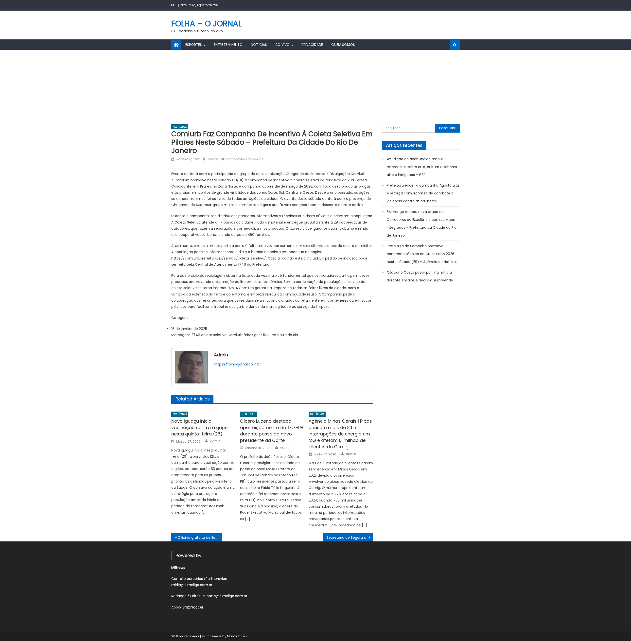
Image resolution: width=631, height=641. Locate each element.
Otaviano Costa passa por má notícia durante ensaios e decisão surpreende (420, 276)
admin (213, 159)
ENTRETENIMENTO (228, 44)
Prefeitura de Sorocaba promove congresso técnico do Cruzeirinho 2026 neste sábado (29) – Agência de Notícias (422, 253)
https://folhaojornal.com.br (237, 364)
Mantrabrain (237, 636)
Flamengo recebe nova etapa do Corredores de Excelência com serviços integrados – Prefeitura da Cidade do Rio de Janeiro (421, 223)
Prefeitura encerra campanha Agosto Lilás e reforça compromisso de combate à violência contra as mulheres (423, 193)
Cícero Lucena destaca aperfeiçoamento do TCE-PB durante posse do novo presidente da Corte (271, 430)
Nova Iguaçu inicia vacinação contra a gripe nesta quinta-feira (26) (199, 427)
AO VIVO (282, 44)
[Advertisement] (315, 86)
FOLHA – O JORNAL (206, 23)
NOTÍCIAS (259, 44)
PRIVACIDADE (312, 44)
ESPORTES (193, 44)
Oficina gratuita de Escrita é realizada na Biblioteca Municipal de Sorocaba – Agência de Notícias (200, 537)
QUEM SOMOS (343, 44)
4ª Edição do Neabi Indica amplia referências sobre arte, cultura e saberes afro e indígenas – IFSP (422, 166)
